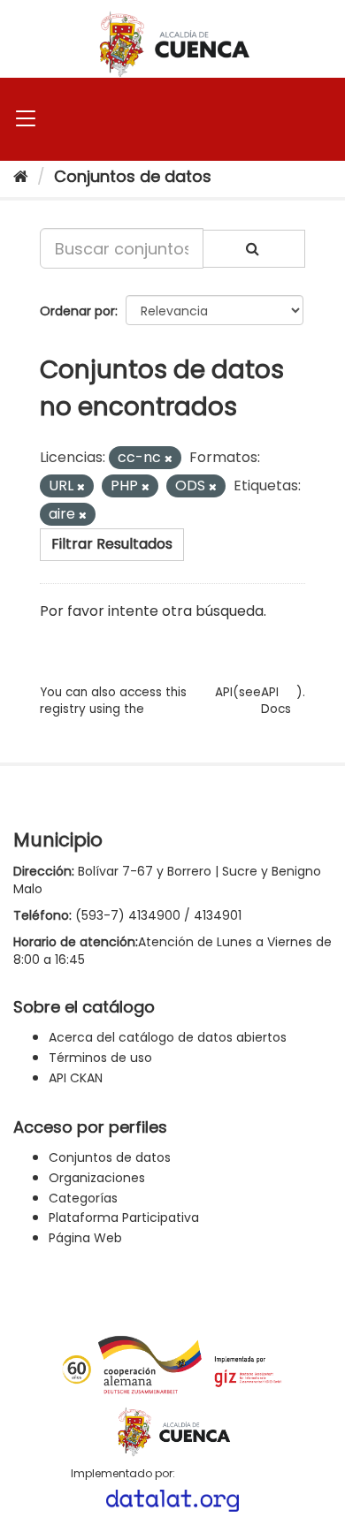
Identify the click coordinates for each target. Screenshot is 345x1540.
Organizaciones (97, 1178)
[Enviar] (254, 249)
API (224, 692)
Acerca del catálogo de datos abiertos (168, 1037)
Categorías (83, 1198)
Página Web (85, 1238)
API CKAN (76, 1078)
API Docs (276, 700)
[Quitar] (168, 458)
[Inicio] (20, 176)
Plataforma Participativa (124, 1217)
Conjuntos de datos (132, 176)
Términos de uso (100, 1057)
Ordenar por (77, 311)
